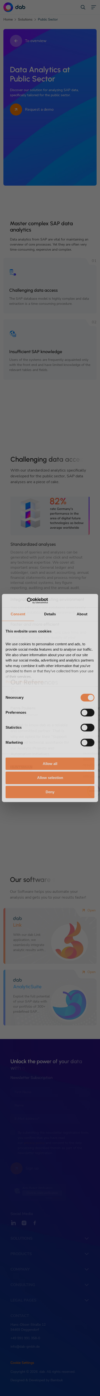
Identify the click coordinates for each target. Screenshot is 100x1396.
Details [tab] (50, 614)
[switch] (87, 712)
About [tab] (82, 614)
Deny (50, 792)
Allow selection (50, 778)
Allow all (50, 764)
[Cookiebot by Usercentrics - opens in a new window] (27, 600)
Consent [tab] (18, 614)
